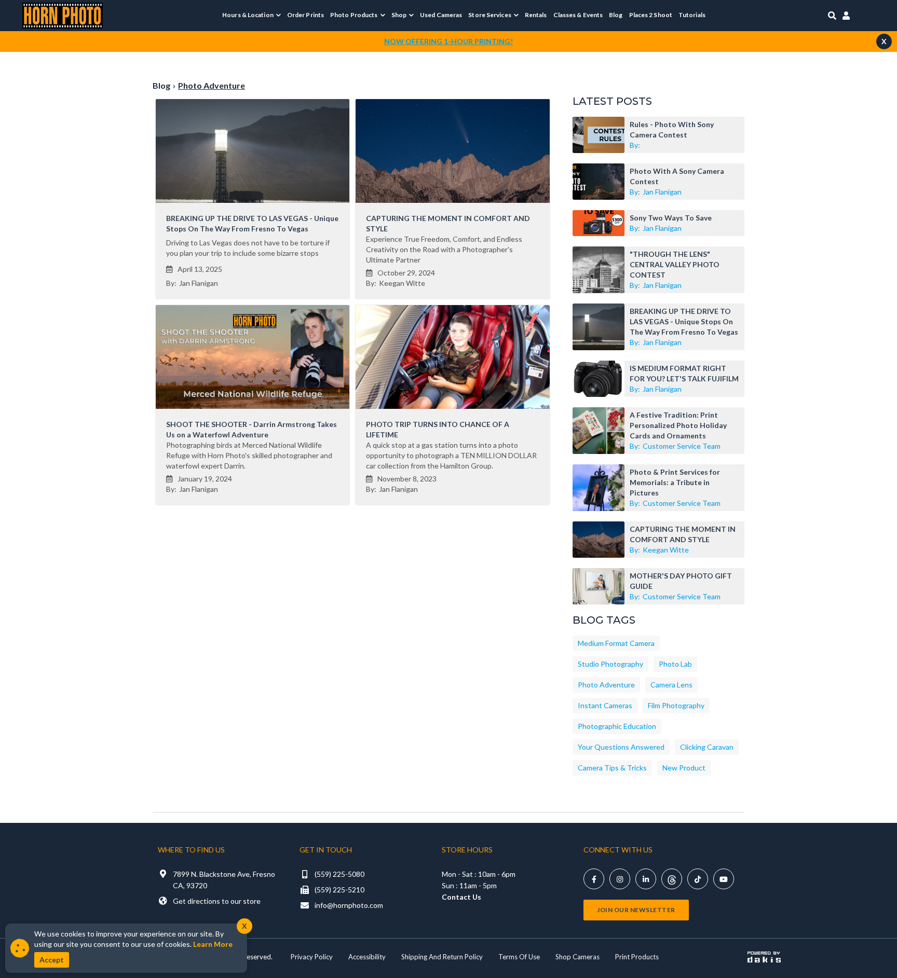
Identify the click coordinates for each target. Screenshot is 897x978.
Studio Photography (610, 663)
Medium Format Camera (616, 643)
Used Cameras (441, 15)
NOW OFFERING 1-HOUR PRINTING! (448, 41)
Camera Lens (671, 684)
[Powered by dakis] (764, 956)
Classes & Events (578, 15)
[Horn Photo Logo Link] (62, 14)
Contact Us (461, 896)
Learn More (213, 944)
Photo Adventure (606, 684)
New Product (683, 767)
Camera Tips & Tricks (612, 767)
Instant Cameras (605, 705)
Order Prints (305, 15)
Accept (51, 959)
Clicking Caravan (706, 746)
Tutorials (691, 15)
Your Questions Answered (621, 746)
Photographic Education (617, 726)
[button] (251, 15)
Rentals (536, 15)
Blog (615, 15)
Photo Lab (675, 663)
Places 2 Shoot (650, 15)
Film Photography (676, 705)
